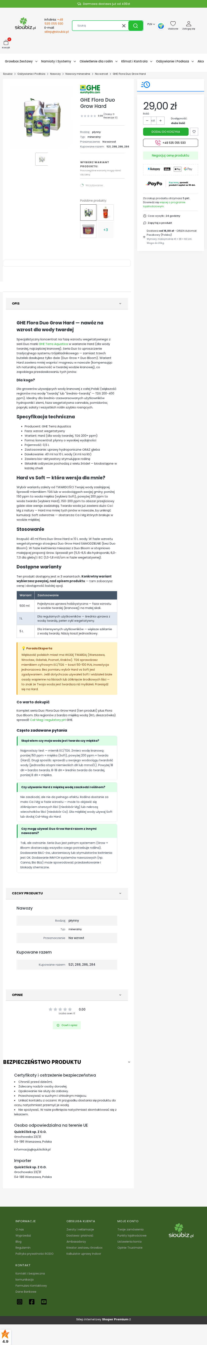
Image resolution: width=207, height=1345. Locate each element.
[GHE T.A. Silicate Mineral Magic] (88, 230)
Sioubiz (8, 74)
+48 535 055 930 (174, 143)
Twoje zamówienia (130, 1229)
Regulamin (23, 1248)
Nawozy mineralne (77, 74)
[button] (135, 25)
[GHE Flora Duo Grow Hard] (88, 212)
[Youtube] (44, 1302)
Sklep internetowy (102, 1319)
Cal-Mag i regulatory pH (48, 720)
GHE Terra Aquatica (53, 344)
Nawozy (55, 74)
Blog (18, 1242)
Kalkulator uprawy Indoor (84, 1254)
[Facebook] (32, 1302)
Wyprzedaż (23, 1236)
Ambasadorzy (76, 1242)
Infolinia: (53, 22)
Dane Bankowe (26, 1292)
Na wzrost (101, 74)
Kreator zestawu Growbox (84, 1248)
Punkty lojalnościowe (132, 1236)
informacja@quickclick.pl (32, 1149)
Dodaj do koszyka (166, 132)
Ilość (146, 114)
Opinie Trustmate (130, 1248)
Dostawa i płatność (80, 1236)
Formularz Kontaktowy (31, 1286)
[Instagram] (20, 1302)
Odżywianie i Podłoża (31, 74)
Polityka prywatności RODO (35, 1254)
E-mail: (56, 30)
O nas (20, 1229)
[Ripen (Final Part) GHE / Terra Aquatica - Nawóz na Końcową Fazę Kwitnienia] (105, 212)
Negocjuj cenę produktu (170, 155)
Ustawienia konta (129, 1242)
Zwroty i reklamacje (80, 1229)
